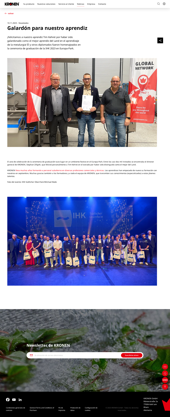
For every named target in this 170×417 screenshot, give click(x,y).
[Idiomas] (164, 4)
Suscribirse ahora (131, 355)
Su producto (28, 4)
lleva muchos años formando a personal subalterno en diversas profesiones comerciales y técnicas (60, 170)
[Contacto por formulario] (165, 367)
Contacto (102, 4)
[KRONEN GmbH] (12, 4)
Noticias (80, 4)
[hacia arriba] (165, 387)
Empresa (91, 4)
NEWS (165, 380)
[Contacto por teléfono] (165, 373)
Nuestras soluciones (46, 4)
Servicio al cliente (66, 4)
